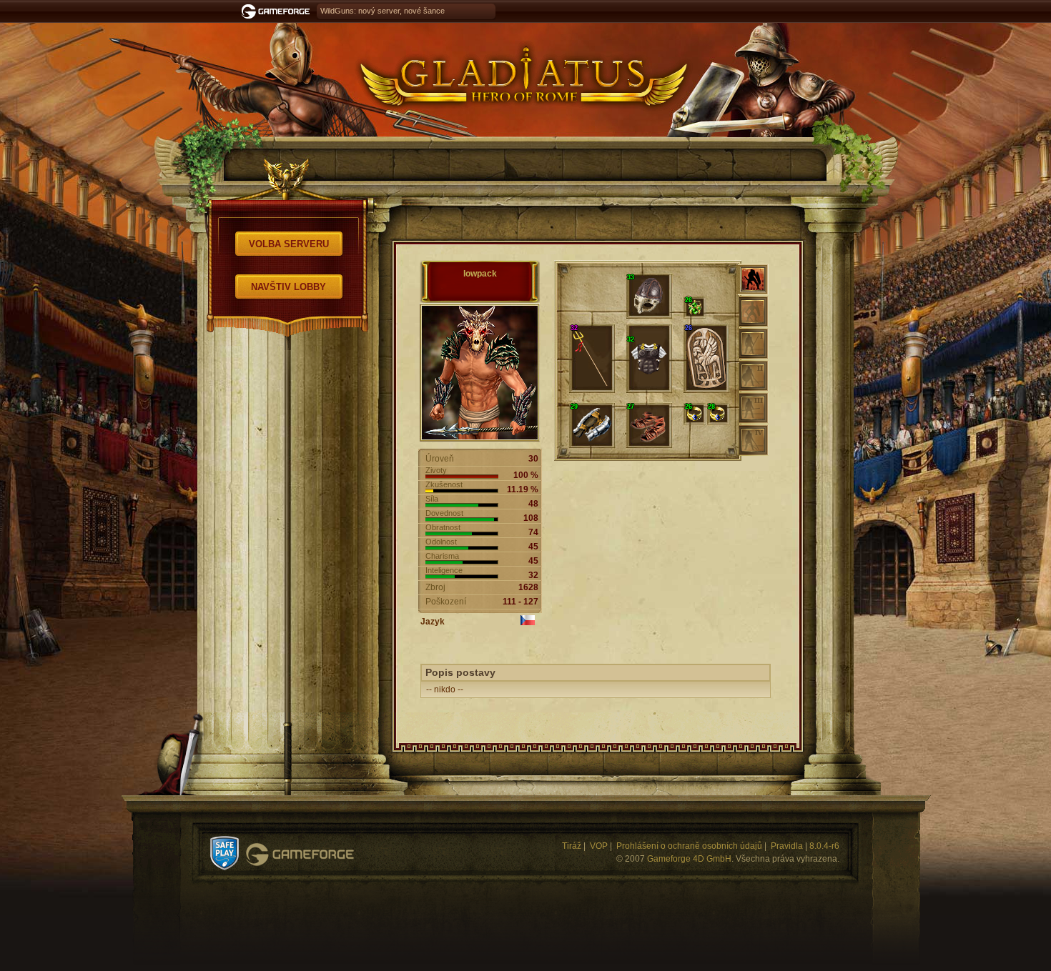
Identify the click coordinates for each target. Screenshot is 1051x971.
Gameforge (300, 854)
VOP (599, 846)
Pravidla (787, 846)
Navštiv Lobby (288, 287)
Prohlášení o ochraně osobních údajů (689, 846)
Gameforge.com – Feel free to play (278, 11)
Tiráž (571, 846)
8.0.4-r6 (824, 846)
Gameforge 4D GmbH (689, 859)
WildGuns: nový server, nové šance (382, 10)
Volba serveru (289, 244)
